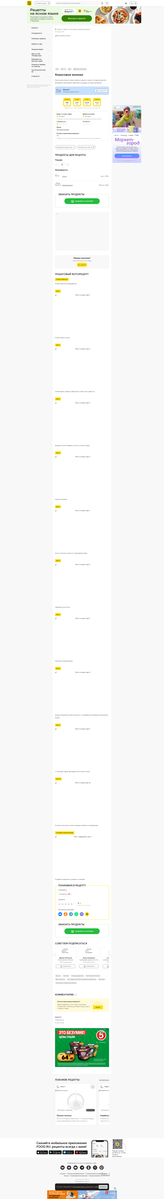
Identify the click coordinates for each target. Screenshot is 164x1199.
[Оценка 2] (62, 904)
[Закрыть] (109, 1173)
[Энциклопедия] (49, 49)
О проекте (35, 76)
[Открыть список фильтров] (102, 3)
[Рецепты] (49, 28)
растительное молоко (93, 976)
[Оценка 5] (71, 904)
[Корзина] (126, 3)
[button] (55, 955)
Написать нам (83, 1181)
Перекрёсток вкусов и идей (36, 60)
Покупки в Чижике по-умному (38, 65)
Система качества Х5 (38, 71)
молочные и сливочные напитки (66, 983)
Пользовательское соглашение (94, 1173)
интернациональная (63, 129)
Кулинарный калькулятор (64, 147)
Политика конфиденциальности (75, 1173)
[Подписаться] (93, 1086)
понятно (103, 1187)
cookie (96, 1187)
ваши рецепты (60, 979)
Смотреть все (104, 1080)
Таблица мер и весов (85, 147)
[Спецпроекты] (49, 33)
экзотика (102, 979)
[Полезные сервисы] (49, 38)
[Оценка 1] (59, 904)
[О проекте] (49, 76)
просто (58, 976)
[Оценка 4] (68, 904)
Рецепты (34, 28)
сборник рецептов (77, 976)
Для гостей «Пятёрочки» (36, 55)
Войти (98, 1007)
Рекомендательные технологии (79, 1175)
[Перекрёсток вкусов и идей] (49, 60)
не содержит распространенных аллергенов (81, 979)
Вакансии (66, 1175)
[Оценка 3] (65, 904)
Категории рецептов (94, 1175)
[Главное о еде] (49, 44)
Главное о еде (36, 44)
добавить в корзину (84, 201)
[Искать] (107, 3)
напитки (66, 976)
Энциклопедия (37, 49)
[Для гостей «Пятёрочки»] (49, 55)
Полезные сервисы (38, 38)
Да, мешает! (82, 265)
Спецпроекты (36, 33)
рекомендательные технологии (83, 1187)
